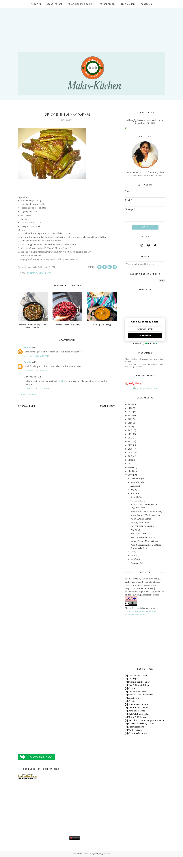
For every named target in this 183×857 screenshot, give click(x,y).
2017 (130, 437)
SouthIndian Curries (39, 273)
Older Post (107, 406)
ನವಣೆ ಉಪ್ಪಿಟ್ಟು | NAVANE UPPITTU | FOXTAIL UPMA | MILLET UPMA (145, 121)
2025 (130, 408)
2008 (130, 471)
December (135, 478)
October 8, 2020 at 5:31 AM (36, 388)
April (132, 555)
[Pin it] (115, 267)
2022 (130, 419)
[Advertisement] (91, 27)
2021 (130, 423)
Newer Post (27, 406)
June (132, 493)
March (133, 559)
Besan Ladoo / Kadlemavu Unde (146, 515)
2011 (130, 460)
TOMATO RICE (137, 500)
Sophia (27, 347)
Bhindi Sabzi (136, 497)
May (132, 551)
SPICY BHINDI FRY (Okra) (142, 537)
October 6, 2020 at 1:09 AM (36, 356)
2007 (130, 475)
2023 (130, 415)
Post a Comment (29, 394)
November (135, 482)
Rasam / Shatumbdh (140, 522)
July (132, 489)
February (134, 563)
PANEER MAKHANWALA (142, 526)
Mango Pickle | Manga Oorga (144, 541)
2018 (130, 434)
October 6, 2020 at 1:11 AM (36, 370)
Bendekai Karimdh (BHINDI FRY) (146, 511)
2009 (130, 467)
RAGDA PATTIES (138, 533)
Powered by (138, 343)
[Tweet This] (99, 267)
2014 (130, 449)
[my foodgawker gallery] (145, 388)
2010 (130, 463)
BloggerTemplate (105, 854)
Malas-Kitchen (84, 854)
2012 (130, 456)
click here (62, 381)
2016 (130, 441)
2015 (130, 445)
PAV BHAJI (135, 530)
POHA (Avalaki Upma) (140, 519)
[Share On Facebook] (104, 267)
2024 (130, 411)
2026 (130, 404)
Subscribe (145, 335)
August (133, 486)
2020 (130, 426)
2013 (130, 452)
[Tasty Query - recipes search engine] (133, 385)
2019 (130, 430)
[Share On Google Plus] (109, 267)
